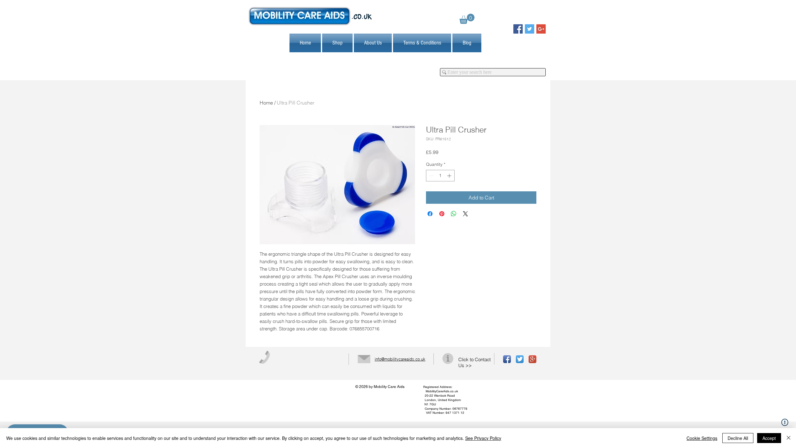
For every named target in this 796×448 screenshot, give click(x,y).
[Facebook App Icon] (507, 359)
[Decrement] (431, 175)
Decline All (738, 438)
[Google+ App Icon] (532, 359)
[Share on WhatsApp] (453, 213)
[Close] (788, 438)
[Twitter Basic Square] (529, 29)
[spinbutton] (440, 175)
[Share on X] (465, 213)
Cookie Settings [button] (702, 438)
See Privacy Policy (483, 438)
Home (266, 103)
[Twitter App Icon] (520, 359)
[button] (466, 19)
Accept (769, 438)
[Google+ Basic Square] (541, 29)
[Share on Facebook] (430, 213)
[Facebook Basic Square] (518, 29)
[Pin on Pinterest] (442, 213)
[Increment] (450, 175)
